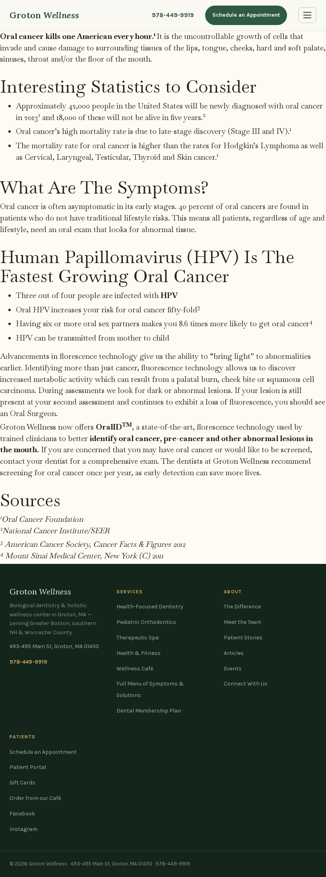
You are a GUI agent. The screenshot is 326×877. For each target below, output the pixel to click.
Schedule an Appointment (246, 15)
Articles (234, 653)
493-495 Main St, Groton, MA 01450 (54, 646)
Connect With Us (246, 683)
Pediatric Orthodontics (146, 622)
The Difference (242, 606)
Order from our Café (35, 798)
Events (233, 668)
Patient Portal (28, 767)
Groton (44, 15)
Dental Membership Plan (148, 710)
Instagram (23, 829)
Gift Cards (22, 782)
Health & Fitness (138, 653)
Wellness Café (134, 668)
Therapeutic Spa (137, 637)
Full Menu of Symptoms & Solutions (150, 689)
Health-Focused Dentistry (149, 606)
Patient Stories (243, 637)
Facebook (22, 813)
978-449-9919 (173, 15)
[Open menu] (307, 15)
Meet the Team (242, 622)
